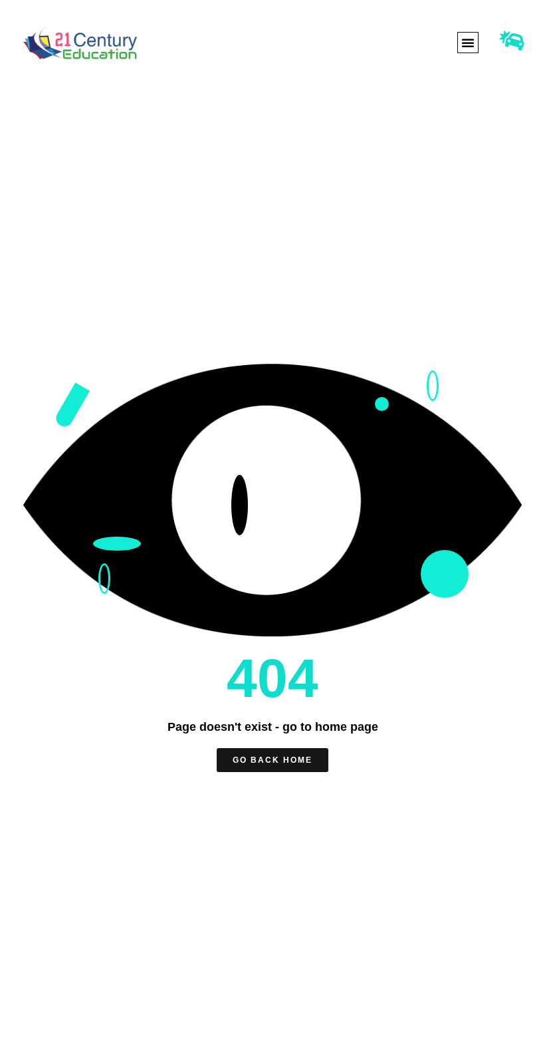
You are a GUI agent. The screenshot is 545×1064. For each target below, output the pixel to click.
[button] (468, 42)
